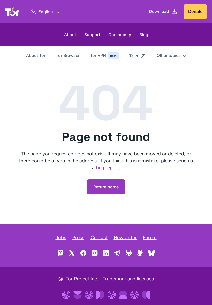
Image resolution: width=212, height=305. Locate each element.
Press (78, 237)
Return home (106, 186)
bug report (107, 167)
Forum (150, 237)
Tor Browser (68, 55)
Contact (99, 237)
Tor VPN (103, 55)
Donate (195, 11)
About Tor (36, 55)
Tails (133, 55)
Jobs (61, 237)
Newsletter (125, 237)
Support (92, 34)
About (70, 34)
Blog (143, 34)
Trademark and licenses (128, 278)
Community (119, 34)
